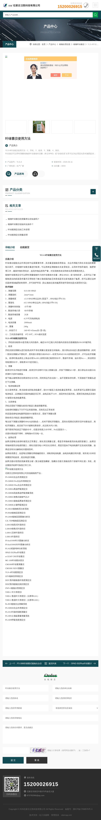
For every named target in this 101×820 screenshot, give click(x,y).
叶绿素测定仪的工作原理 (19, 229)
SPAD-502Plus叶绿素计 (81, 663)
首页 (44, 44)
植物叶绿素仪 (78, 44)
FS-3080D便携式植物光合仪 (29, 663)
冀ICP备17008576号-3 (82, 809)
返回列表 (52, 663)
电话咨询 (96, 258)
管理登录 (55, 815)
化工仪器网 (44, 815)
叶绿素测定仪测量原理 (18, 235)
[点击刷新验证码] (38, 750)
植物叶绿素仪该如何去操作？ (21, 224)
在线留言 (24, 247)
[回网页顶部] (96, 249)
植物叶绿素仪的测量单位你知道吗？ (23, 219)
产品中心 (9, 44)
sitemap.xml (66, 815)
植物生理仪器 (64, 44)
